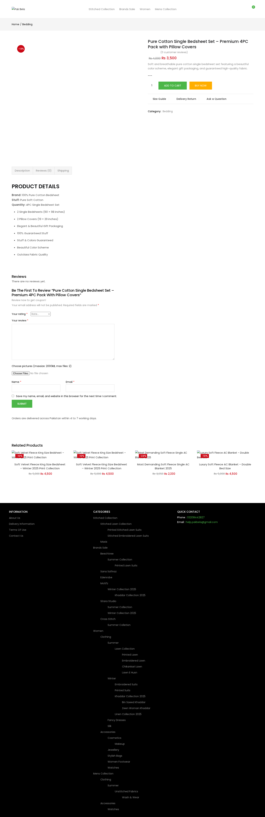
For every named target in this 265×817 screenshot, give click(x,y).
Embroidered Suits (126, 684)
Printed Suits (122, 690)
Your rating (20, 314)
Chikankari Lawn (132, 666)
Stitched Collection (102, 9)
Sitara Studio (108, 601)
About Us (14, 518)
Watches (113, 767)
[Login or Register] (244, 9)
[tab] (22, 171)
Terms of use (17, 530)
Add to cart (172, 85)
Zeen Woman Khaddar (136, 708)
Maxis (103, 542)
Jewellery (113, 750)
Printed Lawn (130, 654)
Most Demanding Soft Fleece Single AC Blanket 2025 (163, 466)
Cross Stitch (108, 619)
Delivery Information (22, 524)
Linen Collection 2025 (128, 714)
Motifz (104, 583)
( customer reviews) (174, 52)
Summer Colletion (119, 625)
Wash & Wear (130, 797)
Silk (109, 726)
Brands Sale (127, 9)
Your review (20, 320)
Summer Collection (120, 559)
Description (22, 170)
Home (15, 24)
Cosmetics (115, 738)
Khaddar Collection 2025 (130, 595)
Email (70, 382)
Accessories (108, 732)
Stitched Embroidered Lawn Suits (128, 536)
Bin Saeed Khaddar (133, 702)
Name (16, 382)
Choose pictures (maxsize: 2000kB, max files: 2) (42, 366)
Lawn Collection (125, 649)
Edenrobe (106, 577)
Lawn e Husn (129, 672)
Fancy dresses (117, 720)
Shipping (63, 170)
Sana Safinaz (108, 571)
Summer (113, 643)
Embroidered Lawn (133, 660)
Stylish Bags (115, 756)
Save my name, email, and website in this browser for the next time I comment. (66, 396)
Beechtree (107, 553)
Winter (112, 678)
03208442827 (196, 517)
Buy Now (201, 85)
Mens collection (165, 9)
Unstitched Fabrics (127, 791)
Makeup (120, 744)
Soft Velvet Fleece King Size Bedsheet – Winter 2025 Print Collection (39, 466)
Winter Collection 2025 (122, 589)
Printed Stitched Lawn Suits (125, 530)
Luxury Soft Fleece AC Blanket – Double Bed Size (225, 466)
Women (145, 9)
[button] (251, 9)
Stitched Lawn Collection (116, 524)
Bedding (27, 24)
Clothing (106, 637)
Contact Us (16, 536)
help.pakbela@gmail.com (202, 522)
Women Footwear (119, 761)
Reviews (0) (44, 170)
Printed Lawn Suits (126, 565)
